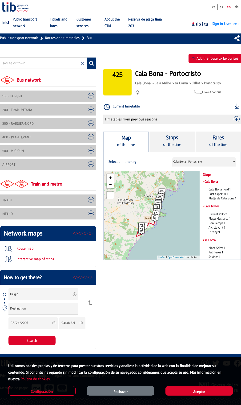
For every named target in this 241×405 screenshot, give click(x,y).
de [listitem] (237, 7)
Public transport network (19, 38)
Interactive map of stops (35, 259)
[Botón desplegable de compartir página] (237, 38)
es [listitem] (221, 7)
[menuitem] (5, 22)
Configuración (42, 391)
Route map (24, 248)
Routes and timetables (62, 38)
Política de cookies (35, 379)
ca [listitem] (214, 7)
